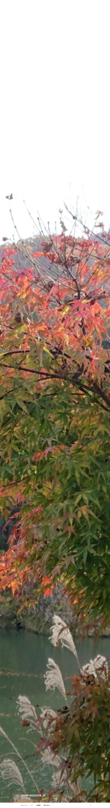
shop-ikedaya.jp (33, 795)
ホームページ (24, 805)
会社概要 (38, 805)
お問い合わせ (46, 805)
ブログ (31, 805)
